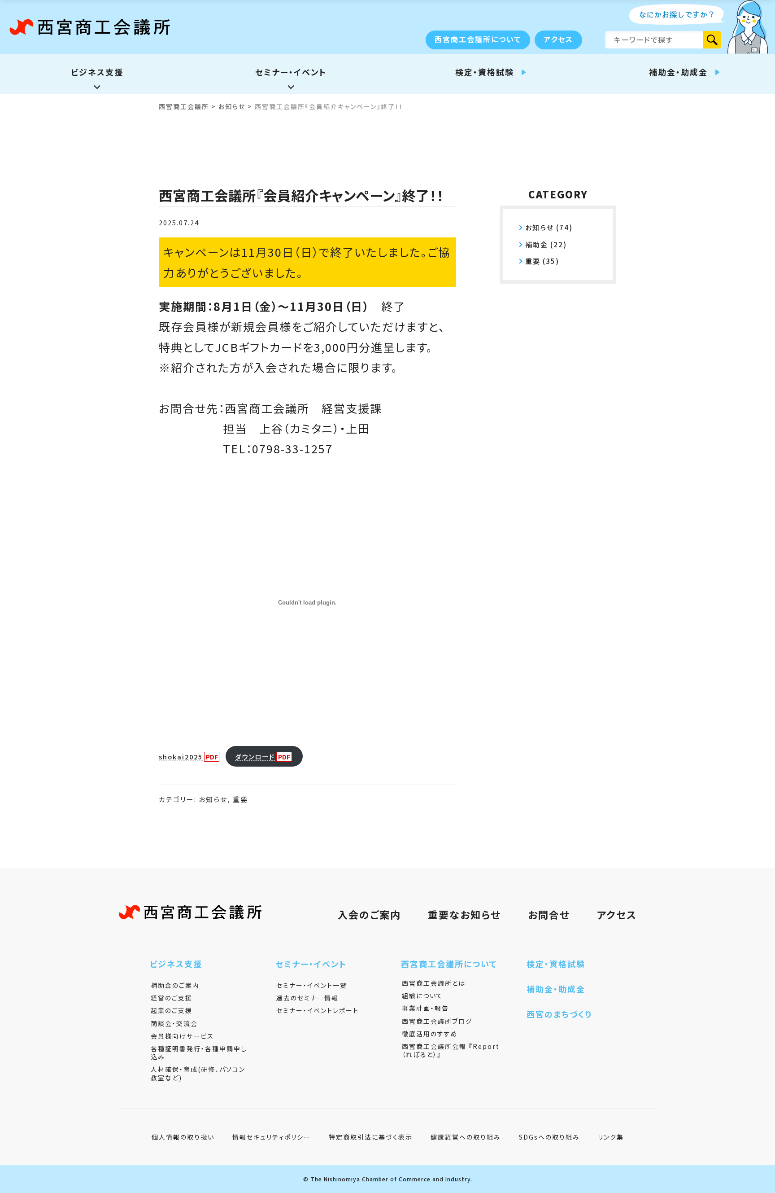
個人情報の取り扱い (183, 1136)
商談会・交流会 (174, 1023)
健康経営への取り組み (466, 1136)
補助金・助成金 (556, 989)
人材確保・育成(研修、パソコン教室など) (198, 1073)
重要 (240, 799)
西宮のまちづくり (559, 1014)
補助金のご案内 (175, 985)
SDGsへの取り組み (549, 1136)
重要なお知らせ (464, 914)
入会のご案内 (369, 914)
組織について (422, 995)
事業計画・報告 (425, 1008)
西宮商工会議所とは (434, 982)
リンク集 (611, 1136)
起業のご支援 (171, 1010)
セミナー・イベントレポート (317, 1010)
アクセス (558, 39)
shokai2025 (181, 756)
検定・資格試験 (556, 963)
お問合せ (549, 914)
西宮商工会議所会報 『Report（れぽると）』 (451, 1050)
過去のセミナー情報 (307, 997)
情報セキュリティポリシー (271, 1136)
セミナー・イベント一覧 (311, 985)
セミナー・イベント (311, 963)
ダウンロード (255, 756)
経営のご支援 (171, 997)
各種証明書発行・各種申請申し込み (199, 1052)
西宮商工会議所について (478, 39)
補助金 (536, 244)
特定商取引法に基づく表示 (371, 1136)
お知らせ (213, 799)
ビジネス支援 (176, 963)
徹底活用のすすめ (430, 1033)
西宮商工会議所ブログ (437, 1021)
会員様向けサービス (182, 1035)
